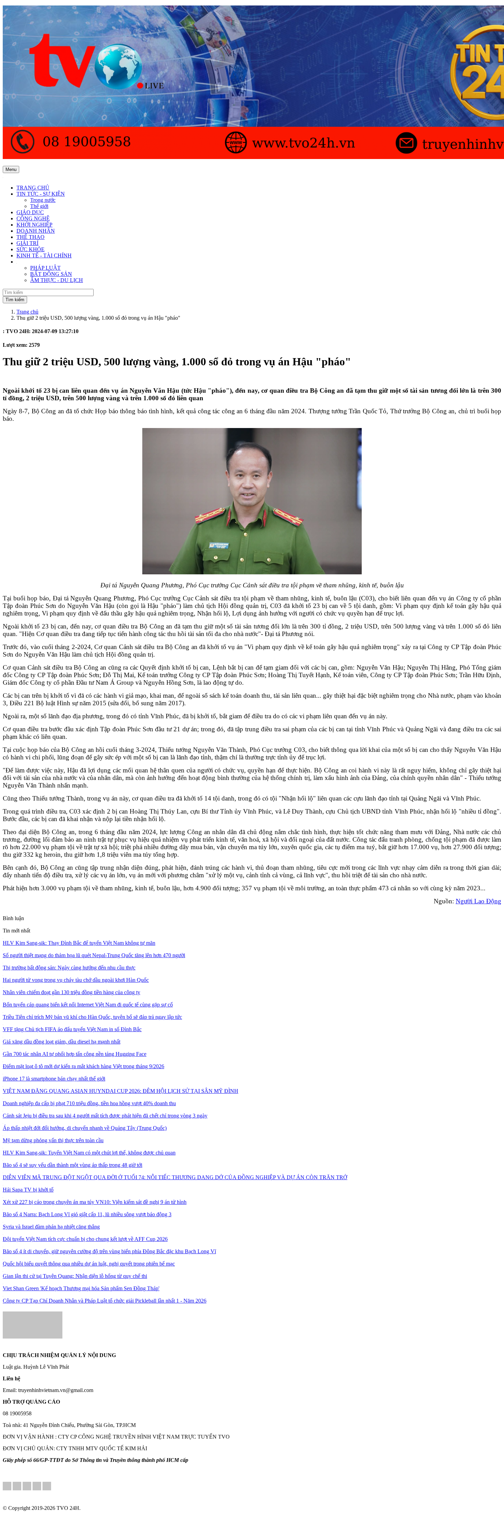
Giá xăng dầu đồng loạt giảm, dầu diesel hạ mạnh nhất (61, 1042)
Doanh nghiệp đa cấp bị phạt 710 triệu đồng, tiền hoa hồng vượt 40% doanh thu (89, 1103)
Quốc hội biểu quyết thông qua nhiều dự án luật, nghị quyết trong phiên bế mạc (89, 1264)
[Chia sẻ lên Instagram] (37, 1487)
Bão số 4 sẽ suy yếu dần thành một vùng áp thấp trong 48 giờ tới (72, 1165)
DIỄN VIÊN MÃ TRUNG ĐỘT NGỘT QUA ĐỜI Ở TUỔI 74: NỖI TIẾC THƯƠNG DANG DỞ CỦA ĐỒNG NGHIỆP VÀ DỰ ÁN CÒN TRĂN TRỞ (175, 1177)
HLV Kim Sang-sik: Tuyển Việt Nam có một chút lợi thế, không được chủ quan (89, 1153)
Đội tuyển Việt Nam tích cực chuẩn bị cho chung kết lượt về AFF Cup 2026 (85, 1239)
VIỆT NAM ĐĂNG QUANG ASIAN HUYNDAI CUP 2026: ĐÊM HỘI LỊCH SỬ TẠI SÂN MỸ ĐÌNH (120, 1091)
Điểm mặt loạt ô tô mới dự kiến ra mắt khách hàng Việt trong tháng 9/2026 (83, 1066)
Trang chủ (27, 312)
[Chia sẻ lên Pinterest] (27, 1487)
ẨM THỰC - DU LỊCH (56, 280)
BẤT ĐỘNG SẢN (51, 274)
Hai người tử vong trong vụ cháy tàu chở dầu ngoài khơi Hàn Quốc (76, 980)
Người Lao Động (478, 901)
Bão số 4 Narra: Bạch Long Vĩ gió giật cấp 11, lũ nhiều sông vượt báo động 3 (87, 1214)
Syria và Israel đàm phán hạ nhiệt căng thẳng (51, 1227)
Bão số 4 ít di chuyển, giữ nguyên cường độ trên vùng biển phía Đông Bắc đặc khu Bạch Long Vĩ (109, 1251)
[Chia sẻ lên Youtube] (47, 1487)
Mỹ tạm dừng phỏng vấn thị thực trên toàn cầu (53, 1140)
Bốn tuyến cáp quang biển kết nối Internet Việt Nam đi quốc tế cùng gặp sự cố (88, 1005)
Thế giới (39, 206)
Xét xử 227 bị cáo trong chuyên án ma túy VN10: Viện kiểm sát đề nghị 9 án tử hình (95, 1202)
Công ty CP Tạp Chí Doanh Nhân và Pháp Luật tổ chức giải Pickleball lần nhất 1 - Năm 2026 (104, 1301)
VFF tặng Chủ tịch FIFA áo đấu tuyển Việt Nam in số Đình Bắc (72, 1029)
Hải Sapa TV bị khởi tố (28, 1190)
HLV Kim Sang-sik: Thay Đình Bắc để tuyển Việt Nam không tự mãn (79, 943)
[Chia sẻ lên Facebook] (7, 1487)
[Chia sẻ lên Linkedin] (17, 1487)
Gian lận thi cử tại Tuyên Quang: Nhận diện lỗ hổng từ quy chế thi (75, 1276)
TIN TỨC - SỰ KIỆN (40, 194)
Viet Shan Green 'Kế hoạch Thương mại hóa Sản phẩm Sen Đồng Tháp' (81, 1288)
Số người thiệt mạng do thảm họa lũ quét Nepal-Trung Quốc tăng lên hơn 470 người (94, 955)
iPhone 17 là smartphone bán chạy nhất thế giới (54, 1079)
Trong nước (43, 200)
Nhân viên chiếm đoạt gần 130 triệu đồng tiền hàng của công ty (71, 992)
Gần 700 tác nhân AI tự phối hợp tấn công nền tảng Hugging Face (74, 1054)
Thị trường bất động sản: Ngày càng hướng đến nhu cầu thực (69, 967)
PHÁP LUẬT (45, 268)
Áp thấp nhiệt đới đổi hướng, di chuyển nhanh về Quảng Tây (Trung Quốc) (85, 1128)
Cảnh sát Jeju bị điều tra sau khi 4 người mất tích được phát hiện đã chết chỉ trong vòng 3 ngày (105, 1116)
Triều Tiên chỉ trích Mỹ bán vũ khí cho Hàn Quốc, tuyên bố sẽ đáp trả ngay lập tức (92, 1017)
